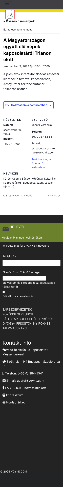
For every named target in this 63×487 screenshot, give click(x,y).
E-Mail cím (9, 256)
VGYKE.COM (19, 471)
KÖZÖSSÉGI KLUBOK (18, 314)
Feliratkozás (10, 296)
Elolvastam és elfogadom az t (29, 284)
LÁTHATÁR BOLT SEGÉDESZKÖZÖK (28, 319)
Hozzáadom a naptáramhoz (29, 105)
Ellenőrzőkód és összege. (21, 272)
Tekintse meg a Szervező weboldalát (41, 163)
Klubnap (53, 195)
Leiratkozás (26, 296)
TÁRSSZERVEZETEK (17, 309)
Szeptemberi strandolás (18, 195)
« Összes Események (19, 21)
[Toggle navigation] (7, 4)
